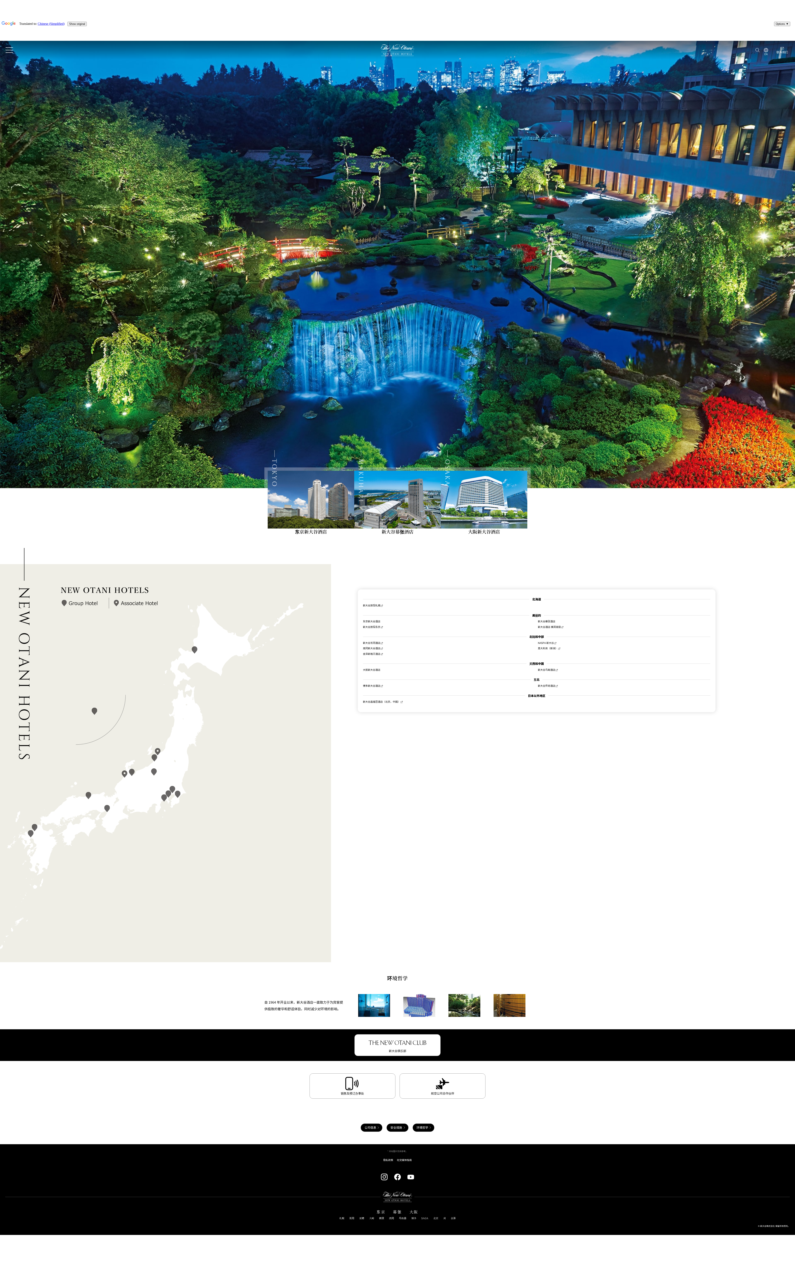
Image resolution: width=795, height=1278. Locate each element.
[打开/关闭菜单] (9, 50)
